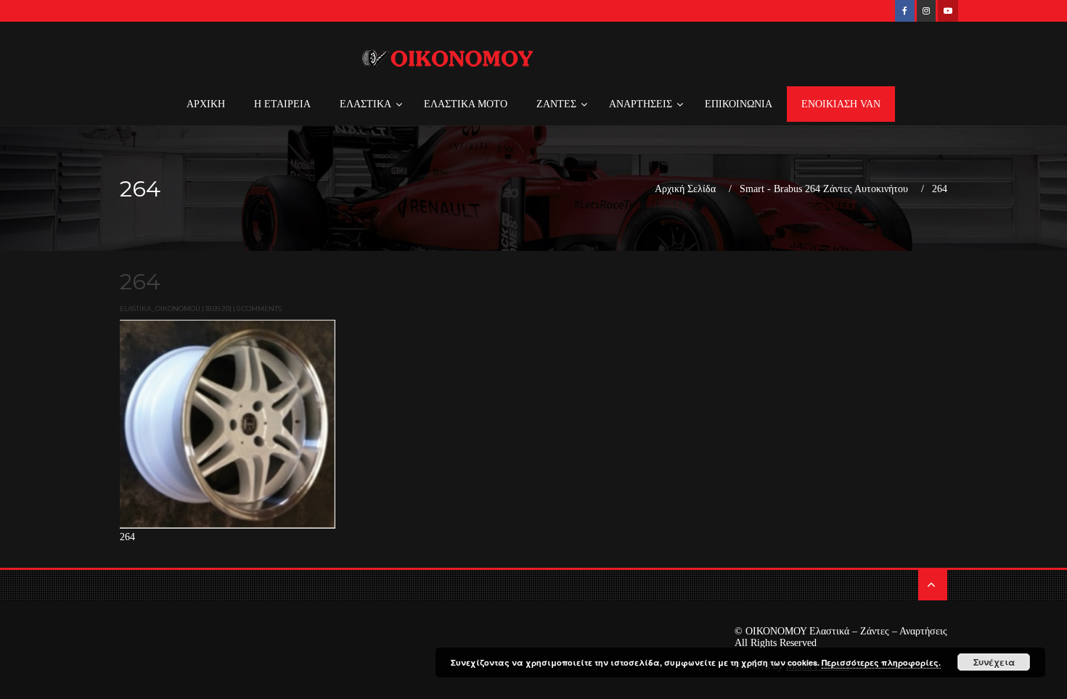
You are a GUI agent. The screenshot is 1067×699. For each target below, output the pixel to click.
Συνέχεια (994, 662)
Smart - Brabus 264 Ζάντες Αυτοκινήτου (824, 189)
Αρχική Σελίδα (685, 189)
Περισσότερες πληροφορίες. (881, 662)
